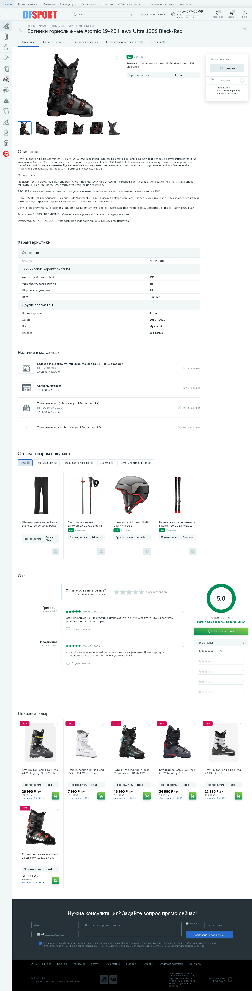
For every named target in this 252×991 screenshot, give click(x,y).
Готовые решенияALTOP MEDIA (215, 979)
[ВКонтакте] (113, 979)
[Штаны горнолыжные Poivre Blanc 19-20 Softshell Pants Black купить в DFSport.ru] (41, 495)
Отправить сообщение (209, 935)
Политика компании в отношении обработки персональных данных (181, 975)
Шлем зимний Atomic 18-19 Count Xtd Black (131, 524)
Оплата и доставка (162, 4)
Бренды (62, 963)
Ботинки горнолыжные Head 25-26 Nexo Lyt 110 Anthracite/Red (177, 773)
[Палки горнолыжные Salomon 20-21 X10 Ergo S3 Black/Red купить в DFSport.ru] (87, 495)
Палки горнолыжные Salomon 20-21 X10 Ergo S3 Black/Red (85, 526)
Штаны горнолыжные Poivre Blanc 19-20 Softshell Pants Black (39, 526)
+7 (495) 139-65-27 (48, 372)
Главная (7, 4)
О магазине (89, 4)
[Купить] (55, 551)
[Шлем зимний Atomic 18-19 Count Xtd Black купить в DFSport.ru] (132, 495)
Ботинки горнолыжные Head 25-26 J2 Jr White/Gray (86, 771)
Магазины (49, 4)
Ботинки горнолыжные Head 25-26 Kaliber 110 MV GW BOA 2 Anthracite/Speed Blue (131, 773)
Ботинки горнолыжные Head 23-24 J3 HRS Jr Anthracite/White (223, 773)
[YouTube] (104, 979)
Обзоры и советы (129, 4)
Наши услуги (68, 4)
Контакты (185, 4)
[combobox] (38, 934)
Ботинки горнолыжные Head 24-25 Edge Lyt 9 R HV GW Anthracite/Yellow (40, 773)
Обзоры (148, 963)
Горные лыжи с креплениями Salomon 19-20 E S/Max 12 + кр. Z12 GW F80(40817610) (177, 526)
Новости (107, 4)
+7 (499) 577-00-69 (49, 390)
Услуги (95, 963)
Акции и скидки (27, 4)
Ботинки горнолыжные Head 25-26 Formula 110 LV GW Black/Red (40, 858)
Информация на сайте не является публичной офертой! (182, 983)
